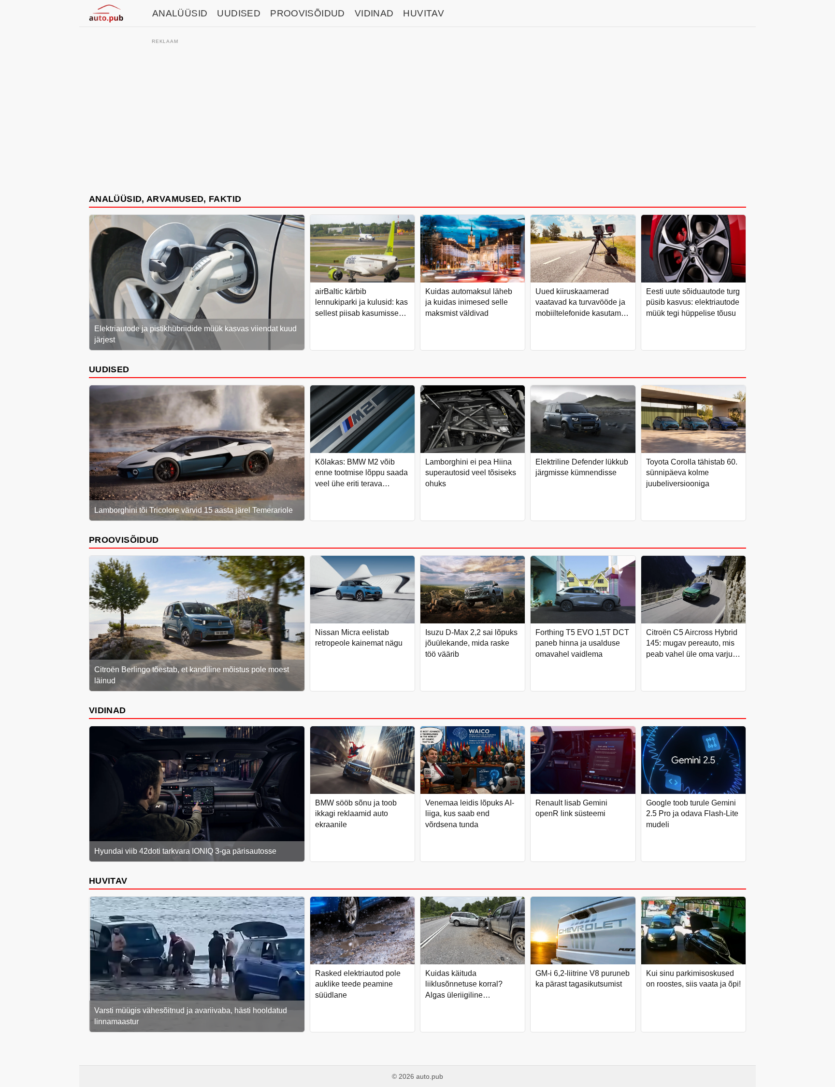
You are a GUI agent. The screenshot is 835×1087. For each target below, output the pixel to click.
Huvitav (423, 13)
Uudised (238, 13)
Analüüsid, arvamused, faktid (165, 199)
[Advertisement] (417, 114)
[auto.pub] (106, 13)
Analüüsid (179, 13)
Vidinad (374, 13)
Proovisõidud (307, 13)
